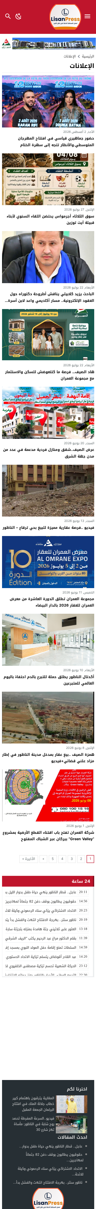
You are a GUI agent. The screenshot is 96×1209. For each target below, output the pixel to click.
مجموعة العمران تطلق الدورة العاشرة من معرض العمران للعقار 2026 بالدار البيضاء (52, 602)
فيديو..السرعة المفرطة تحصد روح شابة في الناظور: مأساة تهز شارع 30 (33, 1124)
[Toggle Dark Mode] (18, 17)
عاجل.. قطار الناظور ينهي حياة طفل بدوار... (50, 1146)
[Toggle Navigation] (89, 17)
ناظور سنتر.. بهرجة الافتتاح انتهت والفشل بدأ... (47, 1182)
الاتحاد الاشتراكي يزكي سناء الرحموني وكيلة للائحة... (50, 1171)
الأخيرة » (28, 859)
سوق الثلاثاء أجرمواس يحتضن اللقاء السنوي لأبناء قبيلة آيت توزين (50, 219)
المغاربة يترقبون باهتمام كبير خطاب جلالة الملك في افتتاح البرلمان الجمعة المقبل (33, 1104)
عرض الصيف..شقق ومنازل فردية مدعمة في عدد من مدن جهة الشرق (48, 453)
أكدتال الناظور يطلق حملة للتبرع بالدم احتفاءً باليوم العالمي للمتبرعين (49, 680)
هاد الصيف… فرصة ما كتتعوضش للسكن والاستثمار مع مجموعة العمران (49, 375)
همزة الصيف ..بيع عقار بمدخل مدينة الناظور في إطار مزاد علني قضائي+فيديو (48, 758)
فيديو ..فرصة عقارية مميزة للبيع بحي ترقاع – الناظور (48, 527)
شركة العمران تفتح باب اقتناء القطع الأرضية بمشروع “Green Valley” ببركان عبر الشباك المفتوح (48, 836)
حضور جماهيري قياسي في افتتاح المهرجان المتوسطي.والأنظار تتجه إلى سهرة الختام (56, 141)
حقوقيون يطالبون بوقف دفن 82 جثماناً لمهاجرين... (54, 1157)
